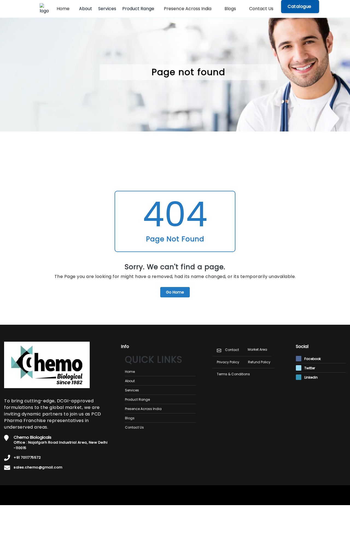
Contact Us (261, 8)
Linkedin (311, 377)
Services (107, 8)
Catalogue (300, 6)
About (85, 8)
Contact (232, 349)
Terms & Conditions (233, 374)
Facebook (312, 358)
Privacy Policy (228, 362)
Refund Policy (259, 362)
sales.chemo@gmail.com (38, 467)
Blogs (230, 8)
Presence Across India (187, 8)
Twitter (309, 368)
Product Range (138, 8)
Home (63, 8)
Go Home (175, 292)
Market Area (257, 349)
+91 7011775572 (27, 457)
